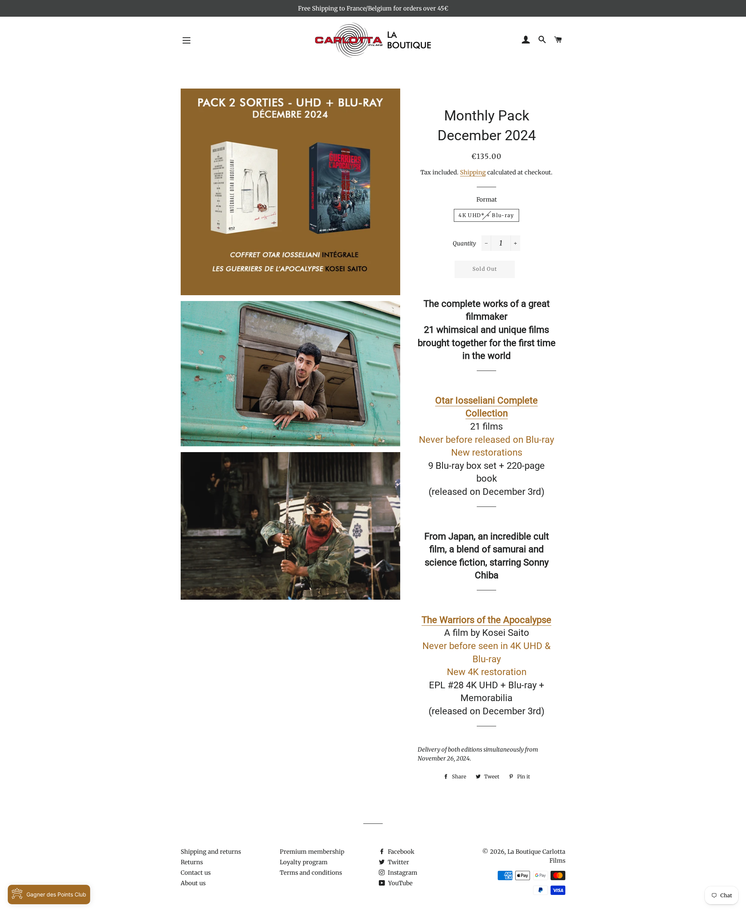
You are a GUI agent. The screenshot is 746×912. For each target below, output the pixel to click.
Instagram (401, 872)
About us (193, 883)
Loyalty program (304, 862)
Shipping (473, 172)
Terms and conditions (311, 872)
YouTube (400, 883)
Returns (192, 862)
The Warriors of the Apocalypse (486, 619)
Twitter (397, 862)
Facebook (400, 851)
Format (486, 199)
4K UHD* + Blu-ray (486, 215)
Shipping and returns (211, 851)
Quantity (464, 243)
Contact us (196, 872)
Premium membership (312, 851)
